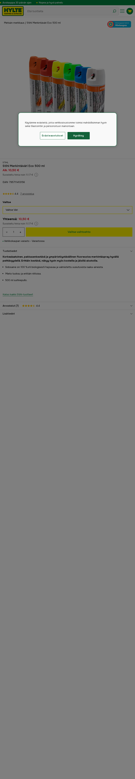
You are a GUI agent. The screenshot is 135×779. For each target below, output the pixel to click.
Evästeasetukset (53, 135)
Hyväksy (78, 135)
